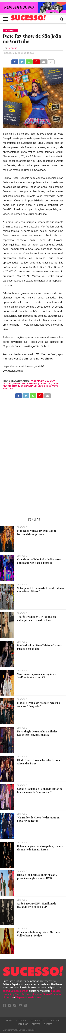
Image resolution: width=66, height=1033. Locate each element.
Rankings (22, 1024)
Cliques (48, 1024)
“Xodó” (7, 383)
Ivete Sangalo (27, 386)
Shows (36, 1024)
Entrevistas (36, 1020)
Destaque (35, 383)
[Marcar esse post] (36, 60)
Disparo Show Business (29, 997)
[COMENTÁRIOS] (51, 60)
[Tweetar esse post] (22, 60)
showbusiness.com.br (15, 990)
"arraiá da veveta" (43, 381)
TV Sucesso (54, 1020)
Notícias (21, 1020)
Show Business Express (28, 994)
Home (9, 1020)
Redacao (12, 48)
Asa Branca (20, 383)
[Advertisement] (33, 461)
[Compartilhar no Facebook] (14, 60)
